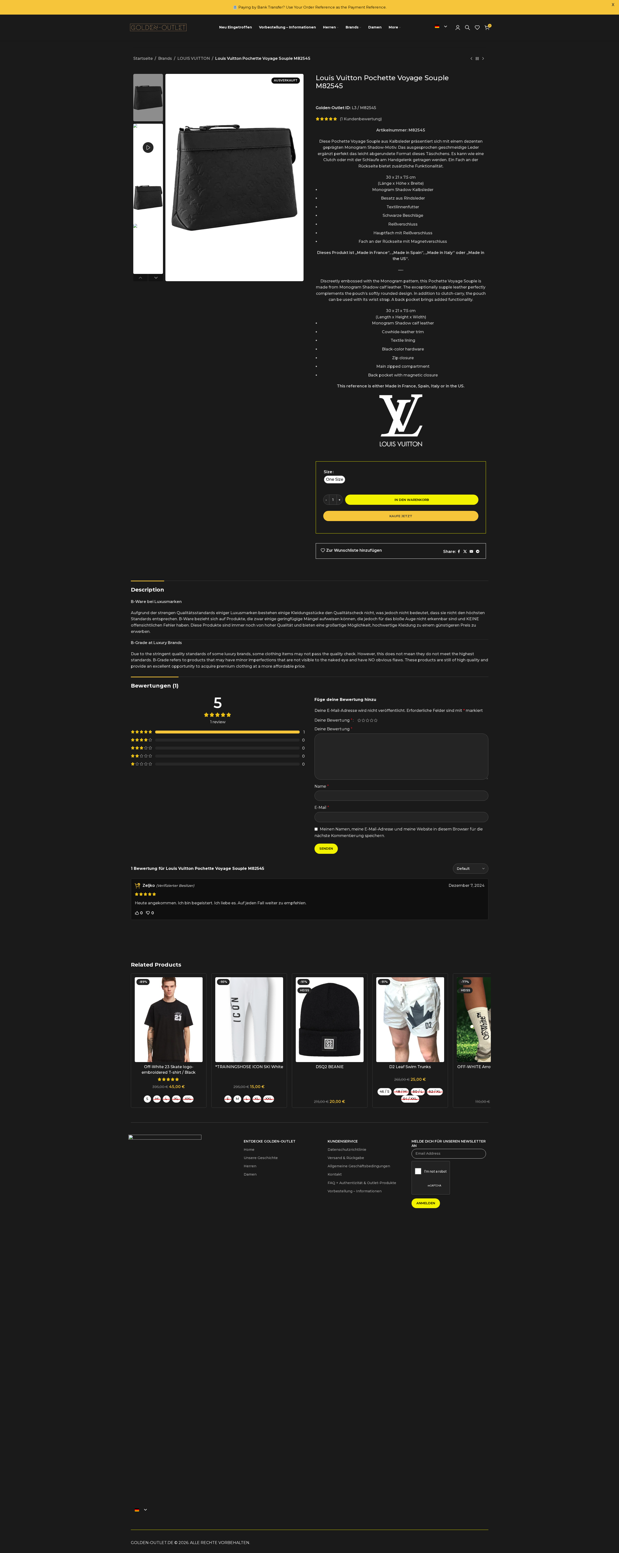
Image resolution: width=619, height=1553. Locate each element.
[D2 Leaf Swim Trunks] (410, 1019)
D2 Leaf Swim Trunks (410, 1066)
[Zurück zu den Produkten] (477, 59)
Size (328, 472)
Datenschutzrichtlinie (347, 1149)
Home (249, 1149)
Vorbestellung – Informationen (355, 1191)
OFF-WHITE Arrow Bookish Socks (490, 1066)
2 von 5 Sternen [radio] (363, 720)
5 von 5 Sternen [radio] (376, 720)
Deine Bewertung (333, 720)
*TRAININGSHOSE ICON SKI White (249, 1066)
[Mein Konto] (458, 27)
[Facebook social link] (459, 551)
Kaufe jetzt (400, 516)
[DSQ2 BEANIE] (330, 1019)
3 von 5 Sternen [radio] (368, 720)
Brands (165, 58)
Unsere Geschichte (261, 1158)
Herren (250, 1166)
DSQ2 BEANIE (330, 1066)
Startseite (143, 58)
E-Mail (321, 807)
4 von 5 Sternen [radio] (372, 720)
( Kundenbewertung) (361, 119)
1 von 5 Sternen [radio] (359, 720)
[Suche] (467, 27)
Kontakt (335, 1174)
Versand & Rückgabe (346, 1158)
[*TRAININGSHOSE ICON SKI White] (249, 1019)
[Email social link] (471, 551)
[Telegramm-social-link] (478, 551)
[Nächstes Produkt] (483, 59)
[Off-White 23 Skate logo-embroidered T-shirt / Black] (169, 1019)
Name (321, 786)
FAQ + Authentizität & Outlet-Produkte (362, 1183)
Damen (250, 1174)
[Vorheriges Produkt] (471, 59)
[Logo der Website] (158, 27)
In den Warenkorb (412, 500)
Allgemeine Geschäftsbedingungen (359, 1166)
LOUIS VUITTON (193, 58)
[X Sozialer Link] (465, 551)
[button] (140, 277)
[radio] (334, 479)
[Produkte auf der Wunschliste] (477, 27)
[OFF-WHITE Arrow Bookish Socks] (491, 1019)
